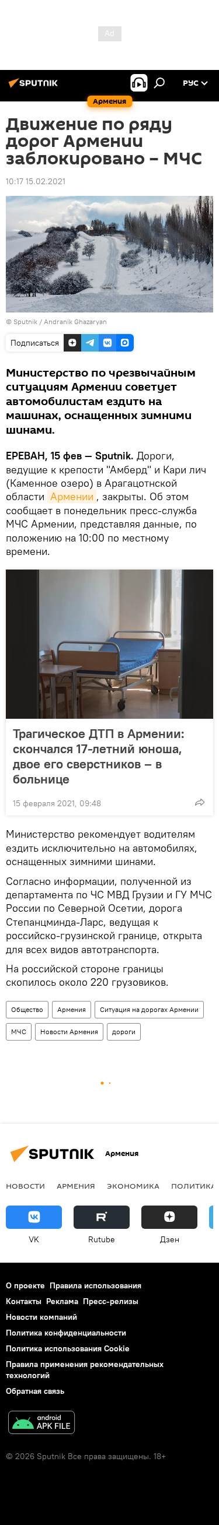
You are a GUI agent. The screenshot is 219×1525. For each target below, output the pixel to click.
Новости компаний (41, 1317)
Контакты (23, 1301)
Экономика (133, 1185)
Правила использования (95, 1285)
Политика (193, 1185)
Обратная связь (35, 1391)
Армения (71, 1009)
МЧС (18, 1031)
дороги (123, 1031)
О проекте (25, 1285)
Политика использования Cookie (68, 1348)
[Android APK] (41, 1424)
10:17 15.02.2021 (35, 181)
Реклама (62, 1301)
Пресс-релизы (110, 1301)
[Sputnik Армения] (35, 87)
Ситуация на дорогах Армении (149, 1009)
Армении (71, 496)
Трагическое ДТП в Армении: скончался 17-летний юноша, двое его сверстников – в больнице (99, 756)
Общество (27, 1009)
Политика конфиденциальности (66, 1332)
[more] (199, 802)
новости (25, 1185)
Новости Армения (69, 1031)
